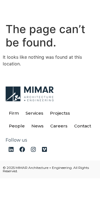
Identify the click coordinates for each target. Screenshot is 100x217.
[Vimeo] (44, 149)
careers (59, 126)
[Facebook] (22, 149)
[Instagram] (33, 149)
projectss (60, 113)
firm (14, 113)
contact (82, 126)
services (34, 113)
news (37, 126)
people (17, 126)
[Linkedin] (11, 149)
